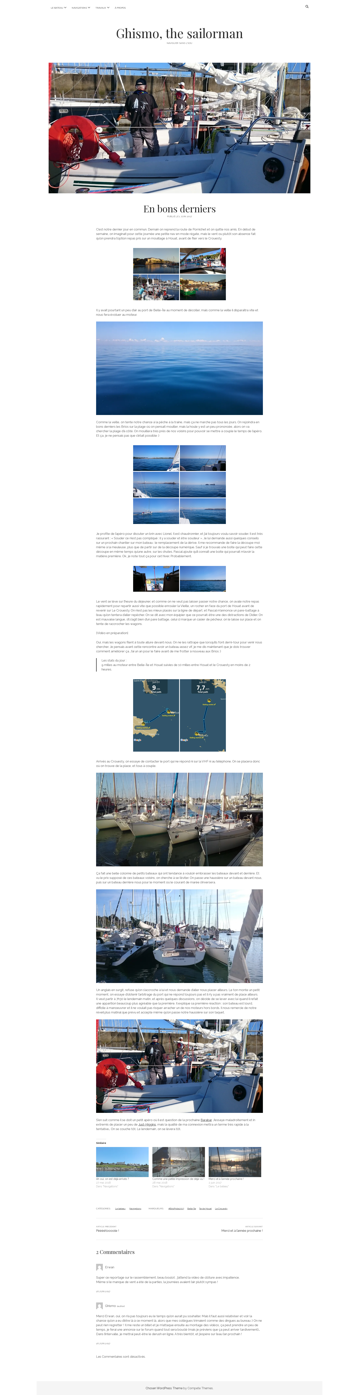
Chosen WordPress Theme (164, 1388)
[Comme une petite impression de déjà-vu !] (178, 1162)
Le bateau (57, 8)
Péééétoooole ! (107, 1230)
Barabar (206, 1120)
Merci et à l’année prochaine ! (226, 1178)
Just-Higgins (147, 1124)
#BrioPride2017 (176, 1208)
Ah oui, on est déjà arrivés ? (112, 1178)
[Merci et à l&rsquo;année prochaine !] (235, 1162)
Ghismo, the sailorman (179, 33)
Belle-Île (191, 1208)
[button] (156, 261)
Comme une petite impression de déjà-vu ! (178, 1178)
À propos (120, 8)
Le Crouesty (221, 1208)
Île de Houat (205, 1208)
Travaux (101, 8)
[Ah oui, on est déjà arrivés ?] (122, 1162)
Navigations (79, 8)
